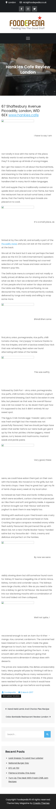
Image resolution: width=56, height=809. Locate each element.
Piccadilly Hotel (9, 243)
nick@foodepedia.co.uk (34, 2)
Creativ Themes (41, 803)
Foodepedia (10, 692)
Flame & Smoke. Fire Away (21, 772)
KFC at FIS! (13, 768)
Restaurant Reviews (11, 696)
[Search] (47, 734)
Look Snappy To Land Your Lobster (25, 758)
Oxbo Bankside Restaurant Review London (27, 716)
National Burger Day (18, 763)
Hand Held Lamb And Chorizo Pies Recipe (28, 708)
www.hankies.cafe (23, 115)
